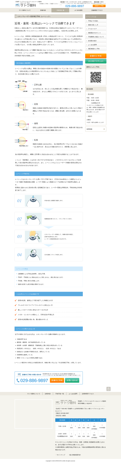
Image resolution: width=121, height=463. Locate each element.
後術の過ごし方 (93, 25)
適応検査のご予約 (94, 48)
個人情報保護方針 (75, 455)
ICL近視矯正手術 (64, 362)
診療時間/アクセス (97, 10)
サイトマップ (61, 455)
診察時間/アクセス (88, 394)
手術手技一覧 (59, 394)
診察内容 (48, 394)
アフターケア (92, 29)
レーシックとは (91, 16)
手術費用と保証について (96, 37)
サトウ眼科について (25, 10)
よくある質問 (78, 10)
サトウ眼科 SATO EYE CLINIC (25, 4)
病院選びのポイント (94, 33)
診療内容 (43, 10)
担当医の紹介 (92, 41)
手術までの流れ (93, 21)
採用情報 (89, 129)
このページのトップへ (108, 389)
